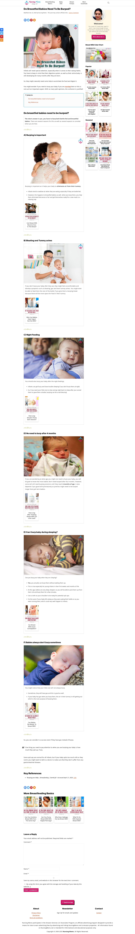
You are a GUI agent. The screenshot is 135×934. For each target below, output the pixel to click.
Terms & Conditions (36, 918)
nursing (68, 86)
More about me (97, 37)
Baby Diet (61, 2)
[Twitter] (28, 19)
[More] (34, 19)
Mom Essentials (84, 2)
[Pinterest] (31, 19)
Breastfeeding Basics (50, 2)
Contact (98, 913)
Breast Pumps (72, 2)
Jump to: (30, 95)
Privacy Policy (36, 913)
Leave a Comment (74, 12)
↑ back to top (67, 902)
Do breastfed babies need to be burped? (41, 99)
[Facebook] (25, 19)
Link (75, 778)
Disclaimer (36, 915)
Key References (33, 102)
